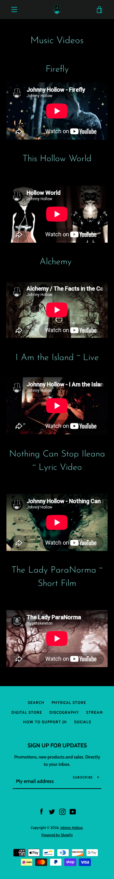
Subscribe (83, 777)
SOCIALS (82, 721)
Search (36, 702)
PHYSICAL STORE (69, 702)
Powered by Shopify (57, 835)
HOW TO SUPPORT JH (45, 721)
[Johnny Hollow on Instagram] (62, 811)
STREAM (94, 712)
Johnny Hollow (71, 827)
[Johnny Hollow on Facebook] (41, 811)
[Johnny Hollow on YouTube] (73, 811)
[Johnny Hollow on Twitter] (52, 811)
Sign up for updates (57, 745)
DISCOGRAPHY (64, 712)
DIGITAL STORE (26, 712)
